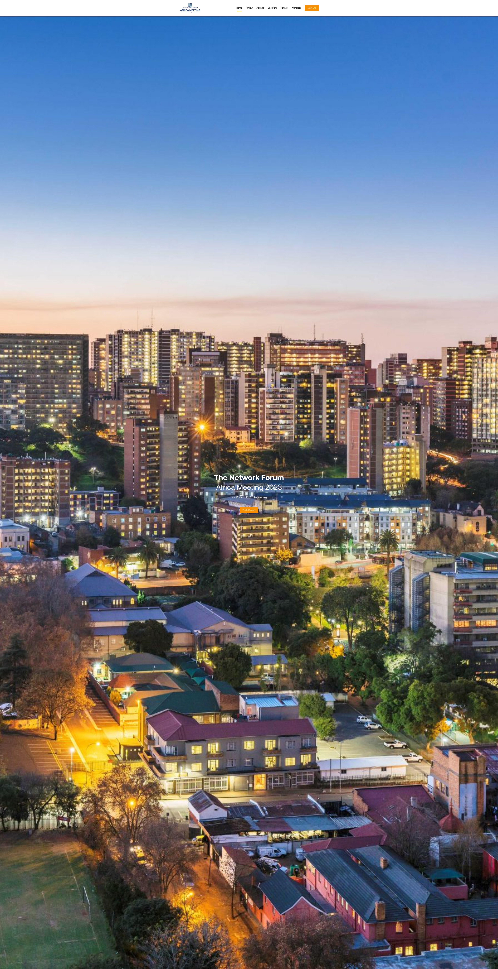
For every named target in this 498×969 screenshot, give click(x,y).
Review (249, 8)
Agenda (260, 8)
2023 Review (249, 510)
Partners (284, 8)
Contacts (296, 8)
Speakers (272, 8)
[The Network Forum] (194, 8)
